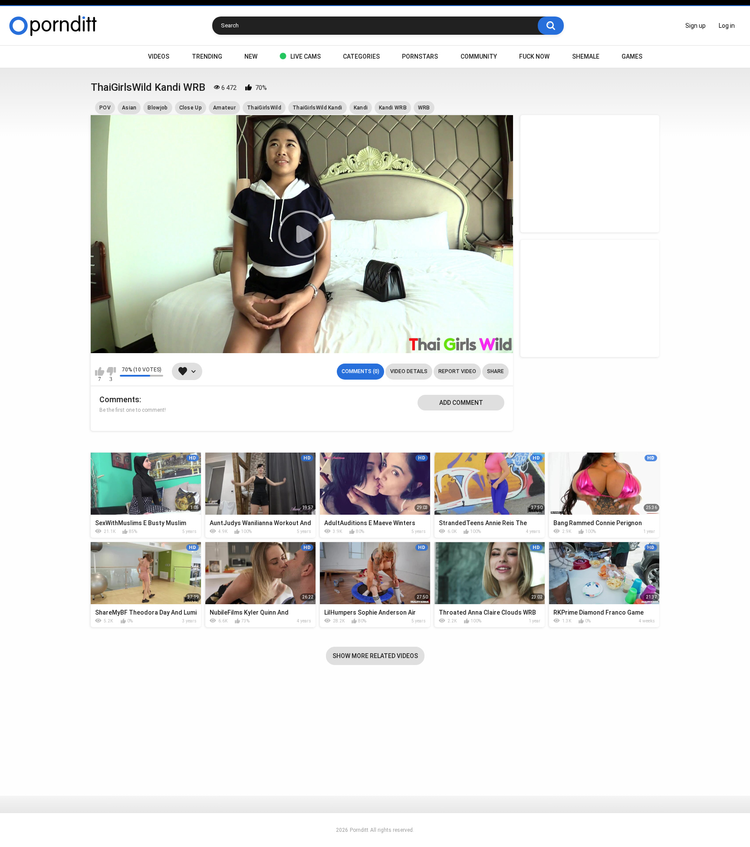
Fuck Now (534, 56)
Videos (158, 56)
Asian (129, 108)
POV (105, 108)
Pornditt (359, 830)
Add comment (461, 402)
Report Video (457, 371)
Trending (207, 56)
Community (479, 56)
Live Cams (305, 56)
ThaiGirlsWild (264, 108)
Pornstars (420, 56)
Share (495, 371)
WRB (424, 108)
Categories (361, 56)
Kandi (361, 108)
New (250, 56)
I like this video (99, 371)
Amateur (224, 108)
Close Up (190, 108)
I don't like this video (110, 371)
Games (632, 56)
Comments (119, 399)
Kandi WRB (393, 108)
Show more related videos (375, 655)
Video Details (409, 371)
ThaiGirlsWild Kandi (317, 108)
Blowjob (158, 108)
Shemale (585, 56)
